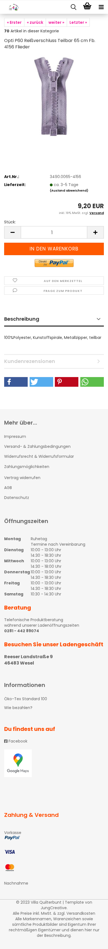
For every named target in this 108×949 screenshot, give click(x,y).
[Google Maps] (54, 763)
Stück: (10, 222)
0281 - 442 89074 (21, 631)
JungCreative (54, 908)
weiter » (56, 22)
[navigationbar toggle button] (101, 7)
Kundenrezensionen (29, 361)
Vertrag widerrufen (22, 477)
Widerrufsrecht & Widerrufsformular (39, 456)
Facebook (17, 741)
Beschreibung (21, 318)
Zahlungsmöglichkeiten (26, 466)
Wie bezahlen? (18, 707)
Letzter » (78, 22)
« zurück (35, 22)
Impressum (15, 436)
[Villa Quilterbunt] (11, 7)
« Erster (14, 22)
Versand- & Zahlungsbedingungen (37, 446)
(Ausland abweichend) (69, 190)
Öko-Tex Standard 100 (25, 699)
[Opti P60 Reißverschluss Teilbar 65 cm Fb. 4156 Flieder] (54, 96)
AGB (8, 487)
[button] (16, 382)
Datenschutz (16, 497)
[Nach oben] (92, 940)
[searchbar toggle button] (73, 7)
